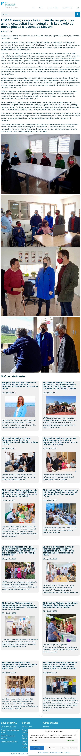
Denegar (52, 748)
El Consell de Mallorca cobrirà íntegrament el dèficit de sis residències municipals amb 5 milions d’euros (20, 441)
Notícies (46, 727)
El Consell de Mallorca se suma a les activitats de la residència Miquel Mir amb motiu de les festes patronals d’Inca (60, 493)
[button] (77, 731)
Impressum (67, 752)
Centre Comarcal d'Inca (9, 742)
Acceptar (37, 748)
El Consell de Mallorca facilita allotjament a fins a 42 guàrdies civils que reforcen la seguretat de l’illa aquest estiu (19, 665)
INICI (34, 7)
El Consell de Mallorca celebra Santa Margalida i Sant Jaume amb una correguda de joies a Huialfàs (60, 605)
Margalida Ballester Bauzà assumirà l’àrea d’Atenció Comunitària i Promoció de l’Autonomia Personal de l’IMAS (20, 385)
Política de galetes (43, 752)
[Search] (77, 14)
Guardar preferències (69, 748)
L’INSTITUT (41, 7)
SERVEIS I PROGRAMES (53, 7)
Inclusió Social (27, 727)
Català (77, 7)
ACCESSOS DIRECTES (67, 7)
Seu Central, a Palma (8, 727)
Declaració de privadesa (56, 752)
